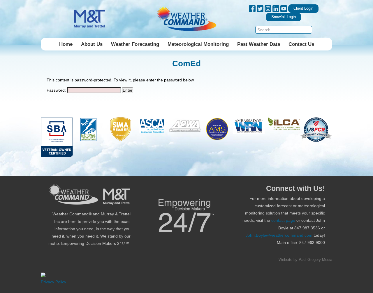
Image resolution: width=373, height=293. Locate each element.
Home (66, 44)
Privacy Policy (53, 282)
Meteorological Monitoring (198, 44)
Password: (57, 90)
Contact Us (301, 44)
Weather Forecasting (135, 44)
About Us (92, 44)
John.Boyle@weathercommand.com (279, 235)
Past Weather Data (258, 44)
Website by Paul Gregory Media (305, 260)
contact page (283, 220)
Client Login (303, 8)
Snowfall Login (283, 17)
